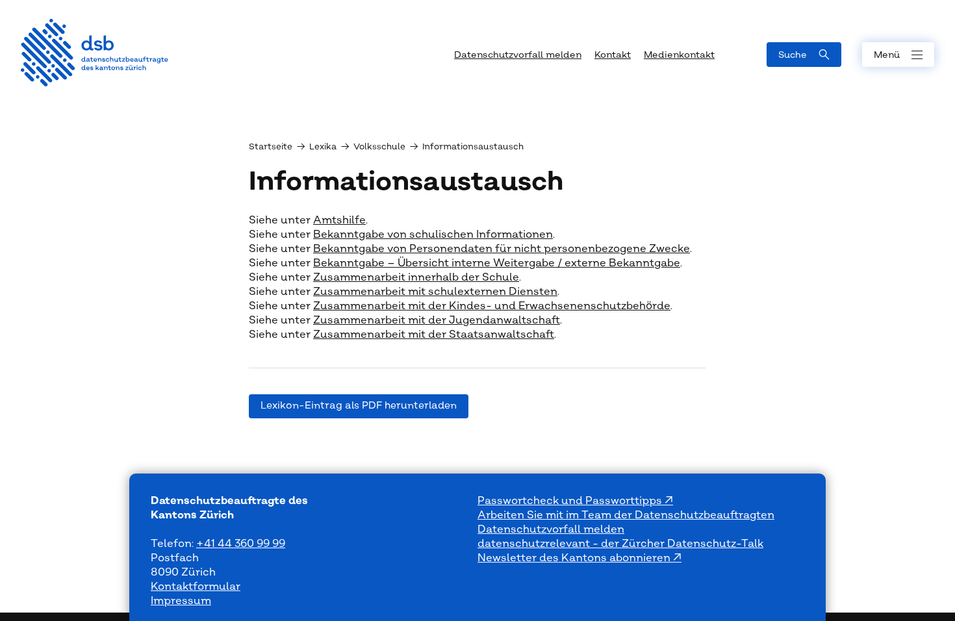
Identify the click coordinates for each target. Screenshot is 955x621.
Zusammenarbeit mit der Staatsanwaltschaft (433, 334)
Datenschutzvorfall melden (551, 529)
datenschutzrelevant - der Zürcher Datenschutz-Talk (620, 543)
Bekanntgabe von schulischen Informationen (433, 234)
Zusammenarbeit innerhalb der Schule (416, 277)
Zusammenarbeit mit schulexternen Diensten (435, 291)
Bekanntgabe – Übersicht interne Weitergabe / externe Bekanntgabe (496, 263)
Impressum (181, 600)
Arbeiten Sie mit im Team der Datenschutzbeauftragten (626, 515)
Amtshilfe (339, 220)
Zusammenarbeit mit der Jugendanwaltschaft (436, 320)
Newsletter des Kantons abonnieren (575, 557)
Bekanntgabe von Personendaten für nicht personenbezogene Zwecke (501, 248)
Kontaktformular (195, 586)
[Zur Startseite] (94, 52)
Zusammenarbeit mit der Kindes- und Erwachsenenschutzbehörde (491, 305)
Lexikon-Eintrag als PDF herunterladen (359, 405)
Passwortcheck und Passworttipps (571, 500)
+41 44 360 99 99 (240, 543)
